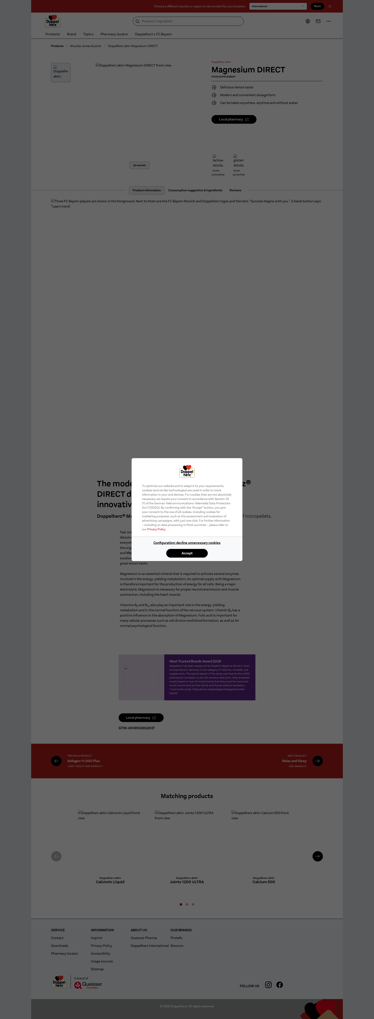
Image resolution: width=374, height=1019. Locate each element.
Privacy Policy (156, 529)
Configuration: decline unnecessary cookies (187, 543)
